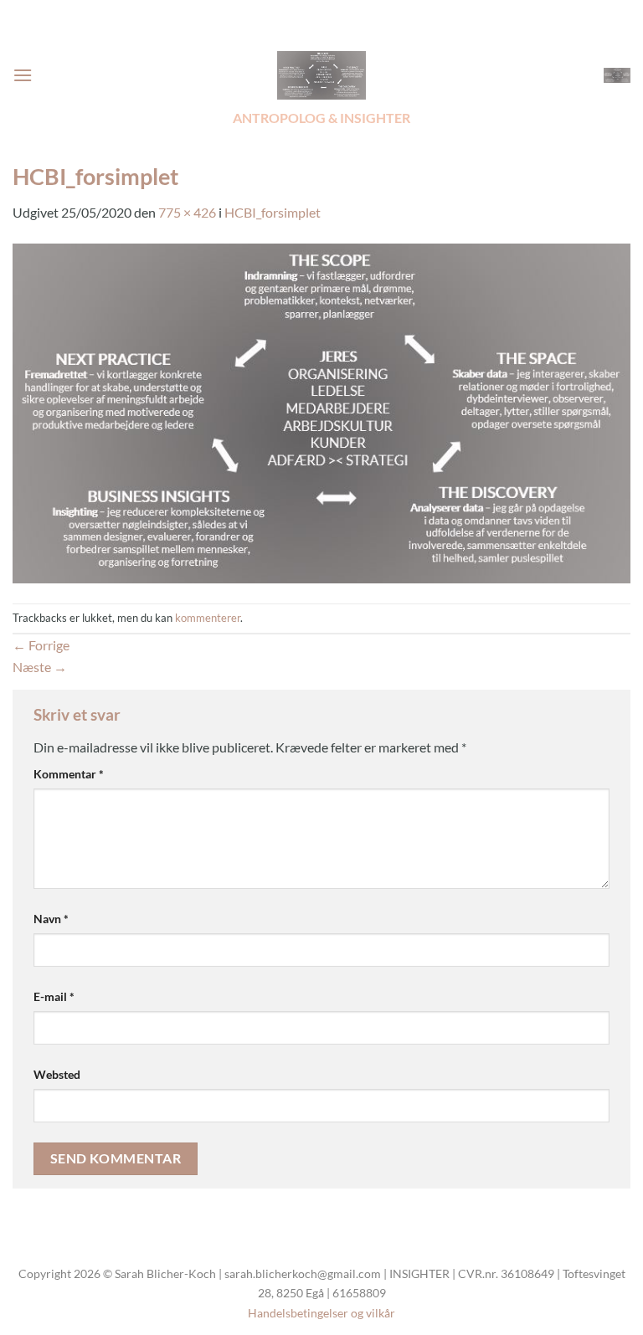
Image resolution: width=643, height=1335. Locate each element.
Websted (56, 1074)
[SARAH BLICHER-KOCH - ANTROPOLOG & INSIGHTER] (322, 75)
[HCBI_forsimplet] (321, 411)
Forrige (41, 645)
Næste (40, 667)
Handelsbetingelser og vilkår (321, 1313)
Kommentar (68, 774)
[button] (23, 74)
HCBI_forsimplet (272, 212)
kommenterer (207, 617)
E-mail (54, 996)
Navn (51, 918)
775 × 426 (187, 212)
